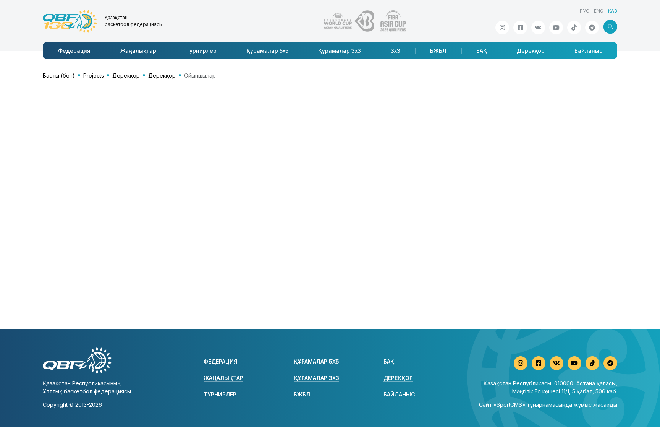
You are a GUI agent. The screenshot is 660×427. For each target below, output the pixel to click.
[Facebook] (520, 27)
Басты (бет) (59, 75)
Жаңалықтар (138, 50)
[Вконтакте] (538, 27)
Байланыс (588, 50)
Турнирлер (201, 50)
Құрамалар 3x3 (339, 50)
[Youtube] (556, 27)
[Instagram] (502, 27)
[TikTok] (574, 27)
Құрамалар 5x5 (267, 50)
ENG (598, 11)
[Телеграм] (592, 27)
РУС (584, 11)
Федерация (74, 50)
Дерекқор (531, 50)
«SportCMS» (509, 404)
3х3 (395, 50)
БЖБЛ (438, 50)
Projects (93, 75)
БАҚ (481, 50)
